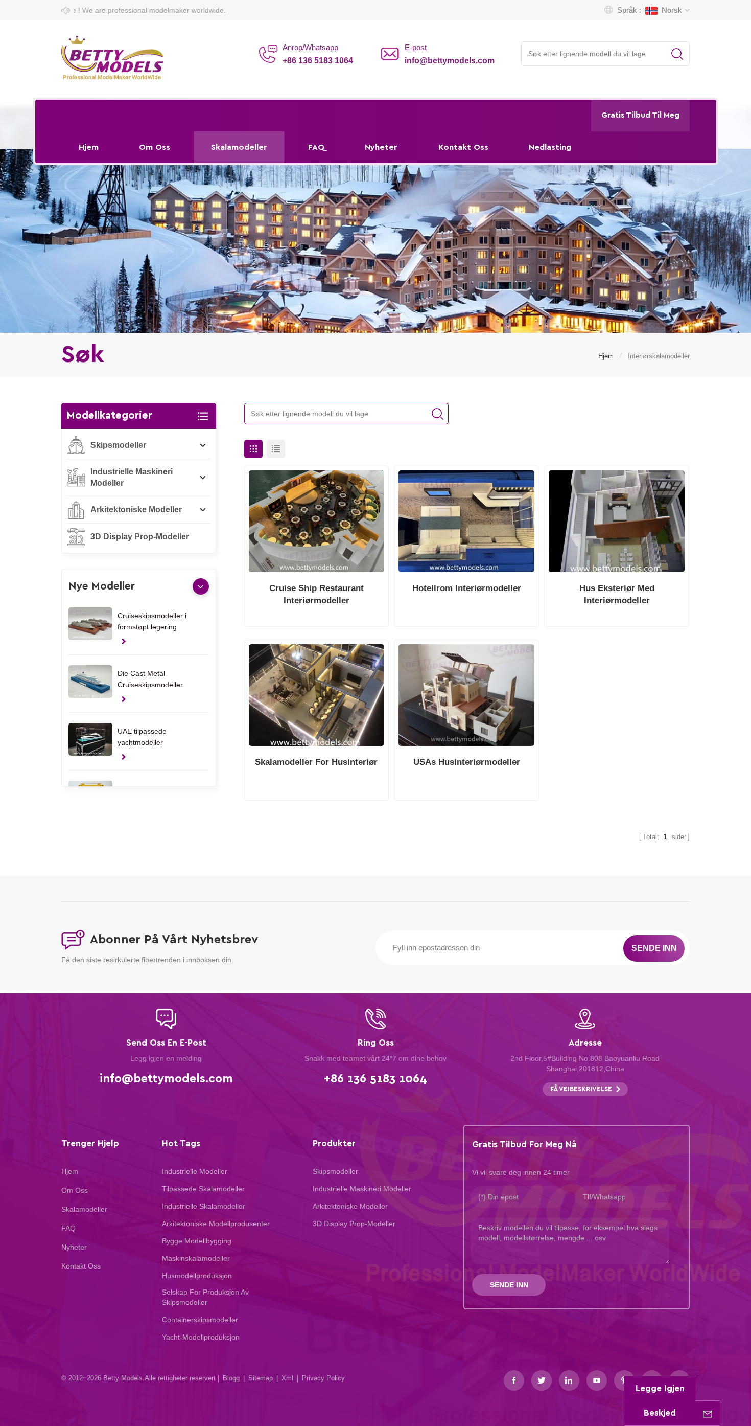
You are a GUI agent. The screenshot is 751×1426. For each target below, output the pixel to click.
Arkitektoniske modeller (136, 509)
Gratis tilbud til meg (640, 115)
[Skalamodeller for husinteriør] (317, 695)
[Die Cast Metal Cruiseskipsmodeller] (90, 681)
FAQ (316, 147)
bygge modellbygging (196, 1241)
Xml (287, 1378)
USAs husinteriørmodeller (466, 762)
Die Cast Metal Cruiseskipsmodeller (150, 679)
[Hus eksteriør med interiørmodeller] (617, 521)
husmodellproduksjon (197, 1276)
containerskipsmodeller (200, 1320)
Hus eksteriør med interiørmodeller (616, 594)
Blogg (231, 1378)
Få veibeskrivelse (581, 1089)
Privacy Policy (323, 1378)
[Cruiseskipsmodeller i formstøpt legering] (90, 624)
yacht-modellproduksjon (201, 1337)
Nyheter (381, 147)
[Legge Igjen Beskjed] (707, 1413)
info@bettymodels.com (450, 60)
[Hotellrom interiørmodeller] (466, 521)
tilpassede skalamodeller (203, 1189)
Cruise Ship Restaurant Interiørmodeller (316, 594)
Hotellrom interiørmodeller (466, 588)
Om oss (154, 147)
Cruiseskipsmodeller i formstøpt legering (152, 621)
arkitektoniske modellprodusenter (216, 1223)
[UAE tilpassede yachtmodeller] (90, 739)
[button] (201, 586)
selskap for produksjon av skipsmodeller (205, 1297)
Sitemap (260, 1378)
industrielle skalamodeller (203, 1206)
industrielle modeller (194, 1171)
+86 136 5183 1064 (318, 60)
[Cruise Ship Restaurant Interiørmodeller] (317, 521)
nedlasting (550, 147)
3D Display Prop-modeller (139, 536)
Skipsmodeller (118, 445)
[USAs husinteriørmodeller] (466, 695)
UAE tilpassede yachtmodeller (142, 736)
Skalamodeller (239, 147)
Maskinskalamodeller (196, 1258)
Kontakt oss (463, 147)
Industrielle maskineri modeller (131, 477)
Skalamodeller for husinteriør (316, 762)
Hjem (89, 147)
